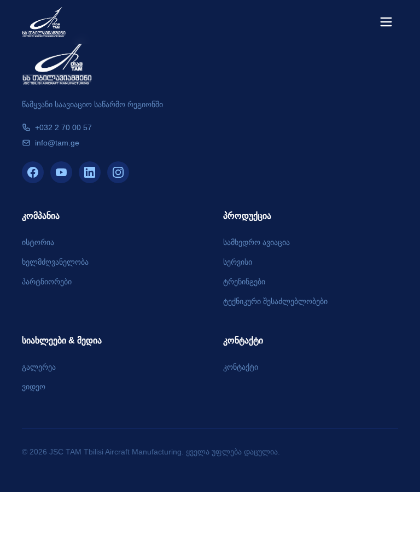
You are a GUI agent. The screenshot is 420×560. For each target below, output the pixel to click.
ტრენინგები (244, 281)
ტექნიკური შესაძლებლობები (275, 301)
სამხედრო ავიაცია (256, 242)
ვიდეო (33, 386)
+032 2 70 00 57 (63, 127)
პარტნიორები (47, 281)
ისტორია (38, 242)
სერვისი (237, 262)
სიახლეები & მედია (62, 340)
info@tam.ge (57, 142)
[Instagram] (118, 172)
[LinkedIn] (90, 172)
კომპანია (41, 215)
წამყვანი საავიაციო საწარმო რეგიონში (92, 104)
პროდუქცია (247, 215)
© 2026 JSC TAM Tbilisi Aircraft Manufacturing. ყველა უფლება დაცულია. (151, 451)
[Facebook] (33, 172)
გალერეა (39, 367)
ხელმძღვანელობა (55, 262)
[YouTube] (61, 172)
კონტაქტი (243, 340)
